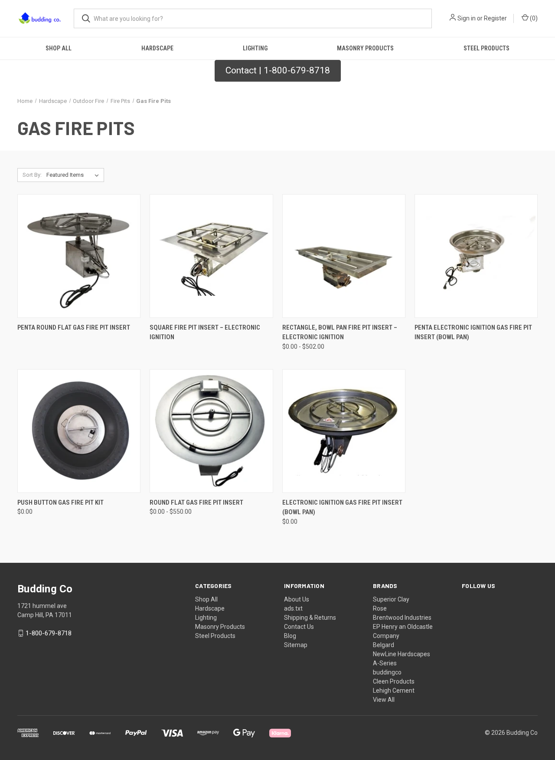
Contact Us (299, 626)
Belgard (383, 644)
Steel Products (486, 48)
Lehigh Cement (394, 690)
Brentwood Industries (402, 617)
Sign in (466, 18)
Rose (380, 608)
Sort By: (32, 175)
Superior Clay (391, 599)
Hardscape (157, 48)
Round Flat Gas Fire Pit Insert (196, 502)
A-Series (385, 663)
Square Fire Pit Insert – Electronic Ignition (205, 332)
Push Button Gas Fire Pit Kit (60, 502)
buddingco (387, 672)
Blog (290, 635)
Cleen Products (394, 681)
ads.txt (293, 608)
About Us (296, 599)
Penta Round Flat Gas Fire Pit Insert (73, 327)
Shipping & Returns (310, 617)
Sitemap (295, 644)
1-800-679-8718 (49, 633)
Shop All (59, 48)
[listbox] (74, 175)
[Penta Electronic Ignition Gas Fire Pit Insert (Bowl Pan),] (476, 256)
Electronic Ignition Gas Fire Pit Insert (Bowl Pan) (342, 507)
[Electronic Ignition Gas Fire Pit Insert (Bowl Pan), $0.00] (344, 431)
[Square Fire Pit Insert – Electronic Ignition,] (211, 256)
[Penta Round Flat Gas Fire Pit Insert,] (79, 256)
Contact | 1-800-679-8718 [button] (277, 70)
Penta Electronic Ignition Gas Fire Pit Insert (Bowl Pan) (473, 332)
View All (384, 699)
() (533, 18)
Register (495, 18)
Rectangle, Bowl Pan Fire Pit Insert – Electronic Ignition (339, 332)
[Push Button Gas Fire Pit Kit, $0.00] (79, 431)
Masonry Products (365, 48)
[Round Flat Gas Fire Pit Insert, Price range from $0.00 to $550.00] (211, 431)
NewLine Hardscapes (401, 654)
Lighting (255, 48)
